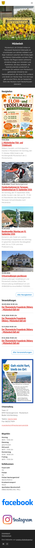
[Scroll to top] (30, 543)
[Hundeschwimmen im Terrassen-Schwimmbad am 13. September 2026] (17, 172)
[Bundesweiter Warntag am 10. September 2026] (17, 217)
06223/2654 (12, 419)
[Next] (33, 23)
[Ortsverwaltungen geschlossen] (17, 261)
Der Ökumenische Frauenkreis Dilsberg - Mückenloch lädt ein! (17, 308)
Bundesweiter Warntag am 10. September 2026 (14, 232)
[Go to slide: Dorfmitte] (22, 37)
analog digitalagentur (24, 540)
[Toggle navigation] (31, 3)
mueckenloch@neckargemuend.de (15, 425)
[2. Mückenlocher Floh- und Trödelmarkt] (17, 116)
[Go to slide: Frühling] (13, 37)
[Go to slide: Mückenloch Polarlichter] (16, 37)
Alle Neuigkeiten (24, 295)
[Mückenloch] (3, 3)
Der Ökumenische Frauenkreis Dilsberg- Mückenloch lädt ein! (14, 319)
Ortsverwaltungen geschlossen (14, 275)
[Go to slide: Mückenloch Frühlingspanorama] (19, 37)
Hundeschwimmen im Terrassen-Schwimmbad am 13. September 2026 (17, 188)
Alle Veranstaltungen (22, 352)
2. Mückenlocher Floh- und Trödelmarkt (12, 143)
